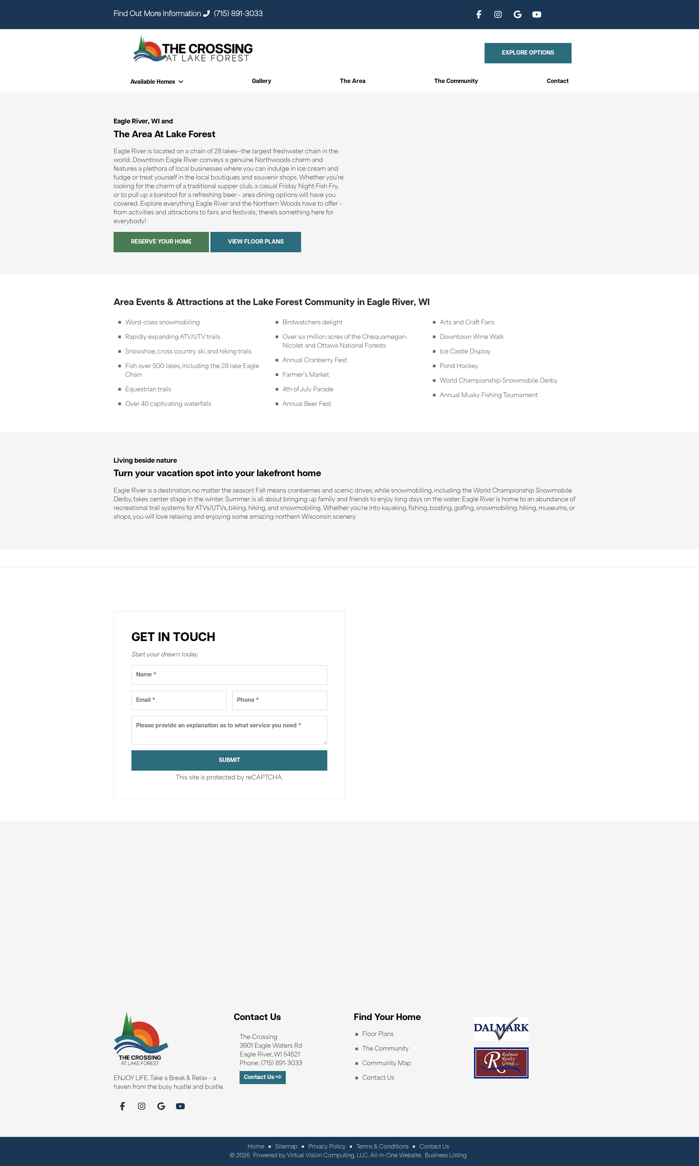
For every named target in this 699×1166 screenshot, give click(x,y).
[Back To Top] (676, 1132)
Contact (558, 81)
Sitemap (286, 1147)
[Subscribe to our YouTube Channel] (536, 14)
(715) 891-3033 (281, 1064)
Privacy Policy (326, 1147)
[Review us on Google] (517, 14)
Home (256, 1147)
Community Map (386, 1064)
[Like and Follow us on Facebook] (478, 14)
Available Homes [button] (153, 82)
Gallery (261, 81)
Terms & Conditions (382, 1147)
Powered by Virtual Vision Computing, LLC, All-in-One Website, (337, 1156)
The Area (353, 81)
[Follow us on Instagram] (498, 14)
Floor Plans (378, 1034)
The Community (456, 81)
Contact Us (378, 1078)
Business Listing (446, 1156)
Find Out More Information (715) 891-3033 (188, 14)
